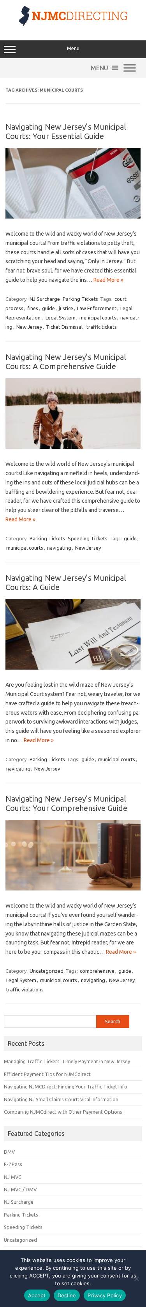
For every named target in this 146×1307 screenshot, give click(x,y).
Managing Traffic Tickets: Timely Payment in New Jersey (67, 1061)
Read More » (108, 280)
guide (48, 308)
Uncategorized (46, 971)
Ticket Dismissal (64, 327)
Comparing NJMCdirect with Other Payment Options (63, 1111)
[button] (99, 68)
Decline (67, 1295)
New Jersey (29, 327)
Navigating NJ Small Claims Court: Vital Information (61, 1099)
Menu (73, 48)
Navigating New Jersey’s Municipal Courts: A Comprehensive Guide (65, 361)
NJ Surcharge (45, 299)
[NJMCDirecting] (73, 24)
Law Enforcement (96, 308)
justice (66, 308)
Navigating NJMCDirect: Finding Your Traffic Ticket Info (65, 1086)
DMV (9, 1151)
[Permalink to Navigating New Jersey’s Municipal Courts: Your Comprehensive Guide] (73, 888)
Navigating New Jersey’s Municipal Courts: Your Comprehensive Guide (66, 803)
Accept (37, 1295)
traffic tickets (101, 327)
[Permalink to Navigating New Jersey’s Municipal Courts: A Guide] (73, 668)
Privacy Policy (105, 1295)
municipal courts (97, 317)
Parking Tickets (80, 299)
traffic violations (25, 989)
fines (32, 308)
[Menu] (129, 67)
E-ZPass (13, 1164)
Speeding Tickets (87, 538)
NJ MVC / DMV (20, 1189)
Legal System (61, 317)
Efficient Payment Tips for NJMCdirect (47, 1074)
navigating (59, 547)
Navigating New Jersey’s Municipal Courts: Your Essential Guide (65, 131)
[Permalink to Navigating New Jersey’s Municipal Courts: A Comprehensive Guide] (73, 447)
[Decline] (136, 1279)
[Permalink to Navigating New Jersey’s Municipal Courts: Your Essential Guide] (73, 216)
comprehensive (97, 971)
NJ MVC (12, 1177)
